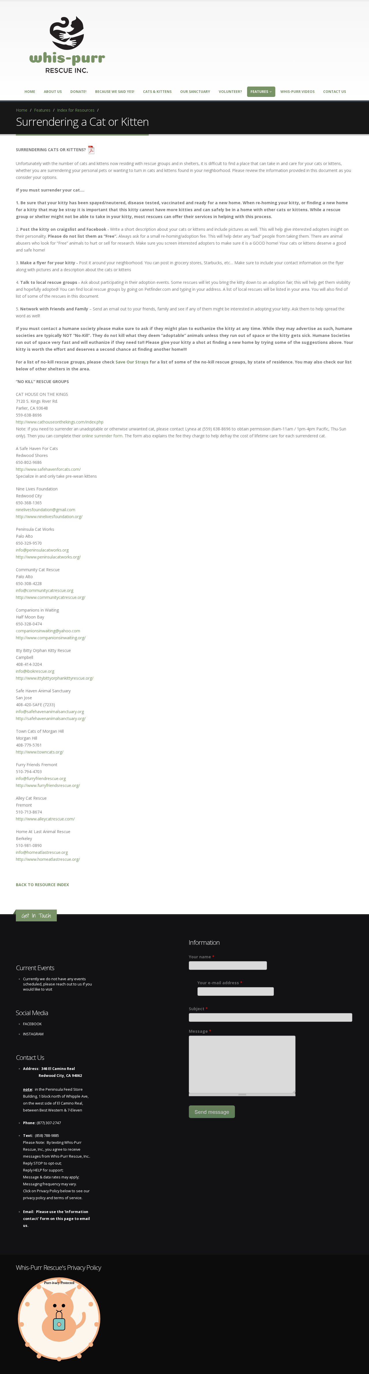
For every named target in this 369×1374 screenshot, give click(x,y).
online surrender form (102, 435)
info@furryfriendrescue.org (41, 778)
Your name (201, 956)
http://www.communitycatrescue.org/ (50, 597)
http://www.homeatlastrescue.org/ (48, 859)
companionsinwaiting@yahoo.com (48, 630)
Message (200, 1031)
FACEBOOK (32, 1023)
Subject (198, 1008)
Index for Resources (76, 110)
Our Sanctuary (195, 91)
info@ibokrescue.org (35, 671)
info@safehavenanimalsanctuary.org (50, 711)
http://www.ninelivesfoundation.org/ (49, 516)
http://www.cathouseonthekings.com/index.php (59, 422)
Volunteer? (230, 91)
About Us (53, 91)
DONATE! (78, 91)
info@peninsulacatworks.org (42, 550)
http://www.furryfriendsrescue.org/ (48, 785)
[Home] (68, 43)
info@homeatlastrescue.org (42, 852)
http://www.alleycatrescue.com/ (45, 819)
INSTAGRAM (33, 1034)
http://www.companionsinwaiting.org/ (51, 637)
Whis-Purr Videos (297, 91)
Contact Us (334, 91)
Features (259, 91)
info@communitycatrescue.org (44, 590)
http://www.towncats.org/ (39, 752)
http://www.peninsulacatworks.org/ (48, 557)
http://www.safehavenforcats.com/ (48, 469)
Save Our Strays (132, 362)
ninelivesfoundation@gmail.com (45, 509)
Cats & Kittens (157, 91)
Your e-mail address (219, 982)
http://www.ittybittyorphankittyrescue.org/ (54, 678)
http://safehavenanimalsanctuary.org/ (51, 718)
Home (30, 91)
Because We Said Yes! (114, 91)
